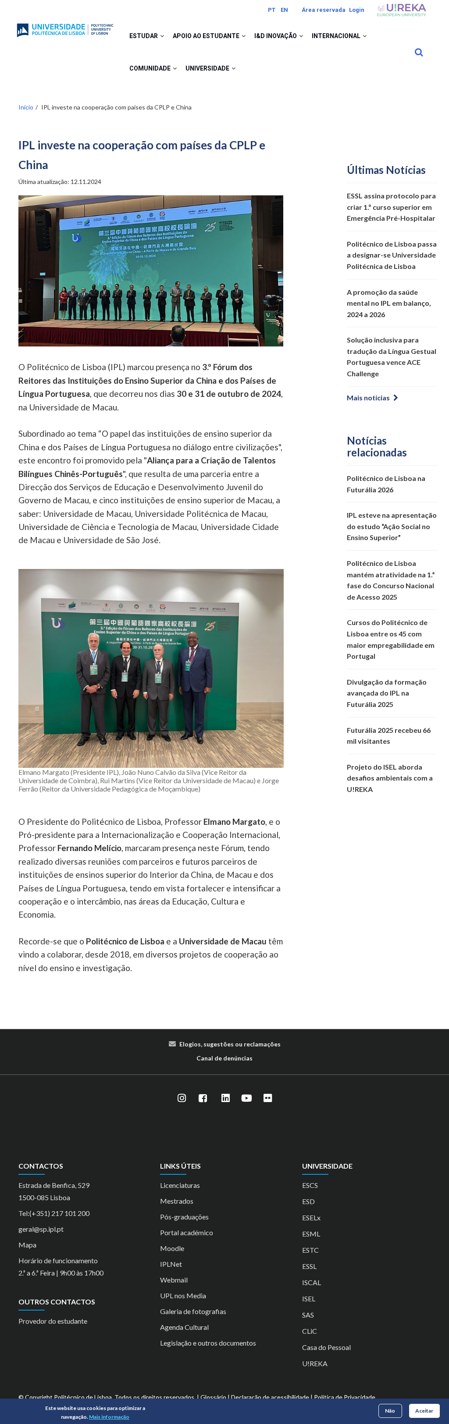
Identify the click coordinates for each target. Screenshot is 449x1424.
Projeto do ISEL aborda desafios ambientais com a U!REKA (390, 778)
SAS (308, 1315)
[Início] (65, 27)
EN (284, 10)
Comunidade (150, 68)
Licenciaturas (180, 1185)
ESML (311, 1234)
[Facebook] (202, 1098)
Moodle (172, 1248)
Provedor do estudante (52, 1321)
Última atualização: (59, 181)
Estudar (144, 35)
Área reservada (324, 10)
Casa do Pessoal (326, 1347)
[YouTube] (246, 1098)
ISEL (308, 1298)
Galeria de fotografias (193, 1311)
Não (390, 1410)
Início (25, 107)
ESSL (309, 1266)
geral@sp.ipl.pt (41, 1229)
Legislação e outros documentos (208, 1343)
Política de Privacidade (344, 1397)
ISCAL (311, 1282)
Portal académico (186, 1232)
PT (271, 10)
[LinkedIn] (225, 1098)
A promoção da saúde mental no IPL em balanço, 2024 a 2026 (389, 303)
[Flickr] (267, 1098)
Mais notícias (368, 397)
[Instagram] (181, 1098)
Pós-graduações (184, 1216)
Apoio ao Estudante (207, 35)
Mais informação (109, 1416)
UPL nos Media (183, 1295)
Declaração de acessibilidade (270, 1397)
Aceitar (424, 1410)
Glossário (213, 1397)
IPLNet (171, 1264)
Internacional (337, 35)
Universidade (208, 68)
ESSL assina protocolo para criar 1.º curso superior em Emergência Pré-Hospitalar (391, 206)
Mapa (27, 1244)
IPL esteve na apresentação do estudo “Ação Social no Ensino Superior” (392, 526)
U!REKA (315, 1363)
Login (356, 10)
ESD (308, 1201)
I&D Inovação (276, 35)
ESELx (311, 1217)
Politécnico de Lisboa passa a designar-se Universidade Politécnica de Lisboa (392, 255)
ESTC (310, 1250)
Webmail (174, 1280)
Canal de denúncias (224, 1058)
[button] (162, 36)
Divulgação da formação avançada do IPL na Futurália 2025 (387, 693)
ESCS (310, 1185)
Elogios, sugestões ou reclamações (230, 1044)
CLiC (309, 1331)
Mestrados (176, 1201)
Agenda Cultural (184, 1327)
